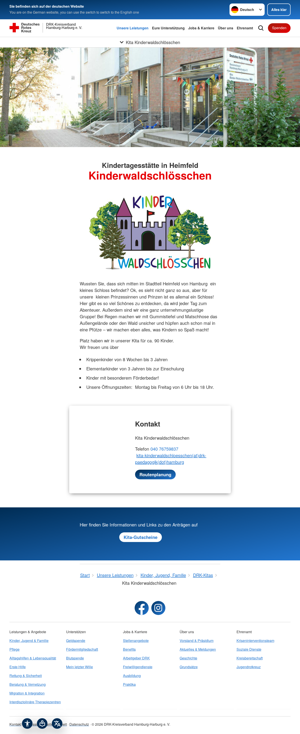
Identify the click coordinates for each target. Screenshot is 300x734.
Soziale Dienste (249, 649)
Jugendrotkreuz (249, 666)
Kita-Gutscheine (140, 537)
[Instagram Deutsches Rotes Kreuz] (158, 608)
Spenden (279, 27)
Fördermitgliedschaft (82, 649)
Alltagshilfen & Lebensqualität (32, 658)
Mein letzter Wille (79, 666)
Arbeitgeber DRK (136, 658)
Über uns (225, 27)
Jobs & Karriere (201, 27)
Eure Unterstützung (168, 27)
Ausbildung (132, 675)
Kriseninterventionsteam (255, 640)
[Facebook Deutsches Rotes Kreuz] (142, 608)
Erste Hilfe (17, 666)
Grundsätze (189, 666)
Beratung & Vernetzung (27, 684)
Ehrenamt (245, 27)
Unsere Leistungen (132, 27)
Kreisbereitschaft (250, 658)
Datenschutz (79, 724)
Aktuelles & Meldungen (198, 649)
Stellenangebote (136, 640)
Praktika (129, 684)
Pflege (14, 649)
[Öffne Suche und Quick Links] (260, 28)
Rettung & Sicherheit (25, 675)
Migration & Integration (27, 693)
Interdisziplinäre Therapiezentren (35, 701)
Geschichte (188, 658)
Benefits (129, 649)
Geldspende (75, 640)
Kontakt (15, 724)
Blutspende (75, 658)
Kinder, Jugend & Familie (29, 640)
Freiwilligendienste (137, 666)
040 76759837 (164, 449)
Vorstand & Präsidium (196, 640)
